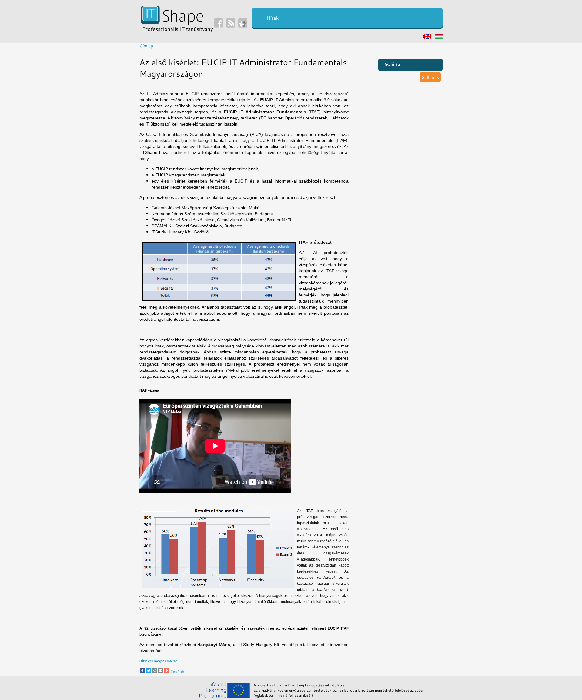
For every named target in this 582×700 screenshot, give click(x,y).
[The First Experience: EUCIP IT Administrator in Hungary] (427, 37)
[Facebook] (142, 671)
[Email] (161, 671)
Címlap (146, 46)
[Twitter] (149, 671)
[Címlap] (172, 23)
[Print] (155, 671)
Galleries (430, 77)
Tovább (176, 671)
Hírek (272, 18)
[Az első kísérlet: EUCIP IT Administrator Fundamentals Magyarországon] (439, 37)
